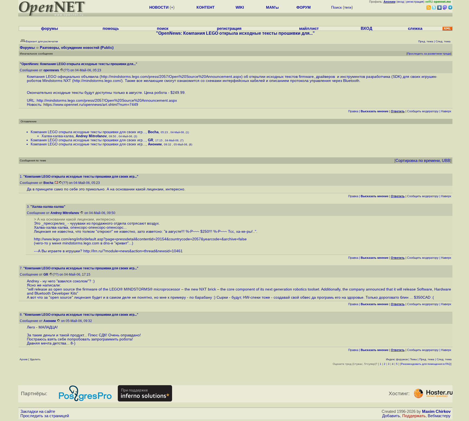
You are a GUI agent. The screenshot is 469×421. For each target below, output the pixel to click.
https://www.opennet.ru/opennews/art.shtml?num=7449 (90, 105)
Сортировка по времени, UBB (422, 160)
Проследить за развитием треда (429, 53)
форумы (49, 28)
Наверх (446, 111)
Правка (353, 111)
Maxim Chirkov (436, 411)
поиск (163, 28)
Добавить (391, 416)
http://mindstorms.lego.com (97, 81)
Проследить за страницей (44, 416)
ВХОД (366, 28)
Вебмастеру (439, 416)
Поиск (336, 7)
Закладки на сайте (37, 411)
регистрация (414, 1)
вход (400, 1)
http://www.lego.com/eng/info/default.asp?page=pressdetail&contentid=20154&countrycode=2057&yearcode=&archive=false (140, 239)
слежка (415, 28)
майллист (309, 28)
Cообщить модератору (423, 111)
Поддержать (414, 416)
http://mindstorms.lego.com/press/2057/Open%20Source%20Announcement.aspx (171, 77)
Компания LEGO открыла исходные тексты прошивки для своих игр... (88, 132)
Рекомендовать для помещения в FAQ (426, 363)
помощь (111, 28)
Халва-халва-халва (58, 136)
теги (347, 7)
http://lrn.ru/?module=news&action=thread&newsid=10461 (133, 251)
